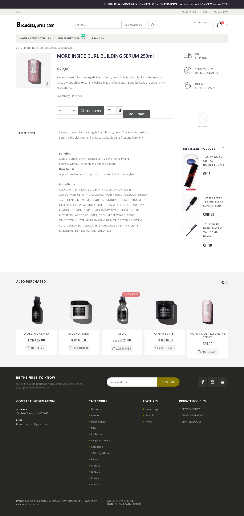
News (148, 421)
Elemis (95, 459)
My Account (189, 12)
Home (17, 48)
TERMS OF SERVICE (192, 415)
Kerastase (97, 446)
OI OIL (122, 333)
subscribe (168, 382)
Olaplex (95, 472)
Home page (152, 409)
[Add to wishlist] (110, 110)
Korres (95, 478)
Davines (96, 409)
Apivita (95, 484)
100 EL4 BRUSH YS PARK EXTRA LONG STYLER (213, 201)
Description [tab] (27, 133)
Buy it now (136, 114)
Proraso (95, 465)
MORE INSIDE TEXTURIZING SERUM (207, 335)
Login (205, 12)
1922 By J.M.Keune (101, 453)
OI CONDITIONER (79, 333)
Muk (93, 428)
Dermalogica (98, 421)
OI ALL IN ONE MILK (36, 333)
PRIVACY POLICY (191, 409)
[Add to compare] (119, 110)
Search (152, 24)
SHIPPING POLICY (191, 421)
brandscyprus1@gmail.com (31, 424)
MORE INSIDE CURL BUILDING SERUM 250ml (105, 56)
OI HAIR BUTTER (164, 333)
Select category (133, 24)
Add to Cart (93, 110)
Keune (95, 415)
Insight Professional (102, 440)
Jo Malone (97, 434)
